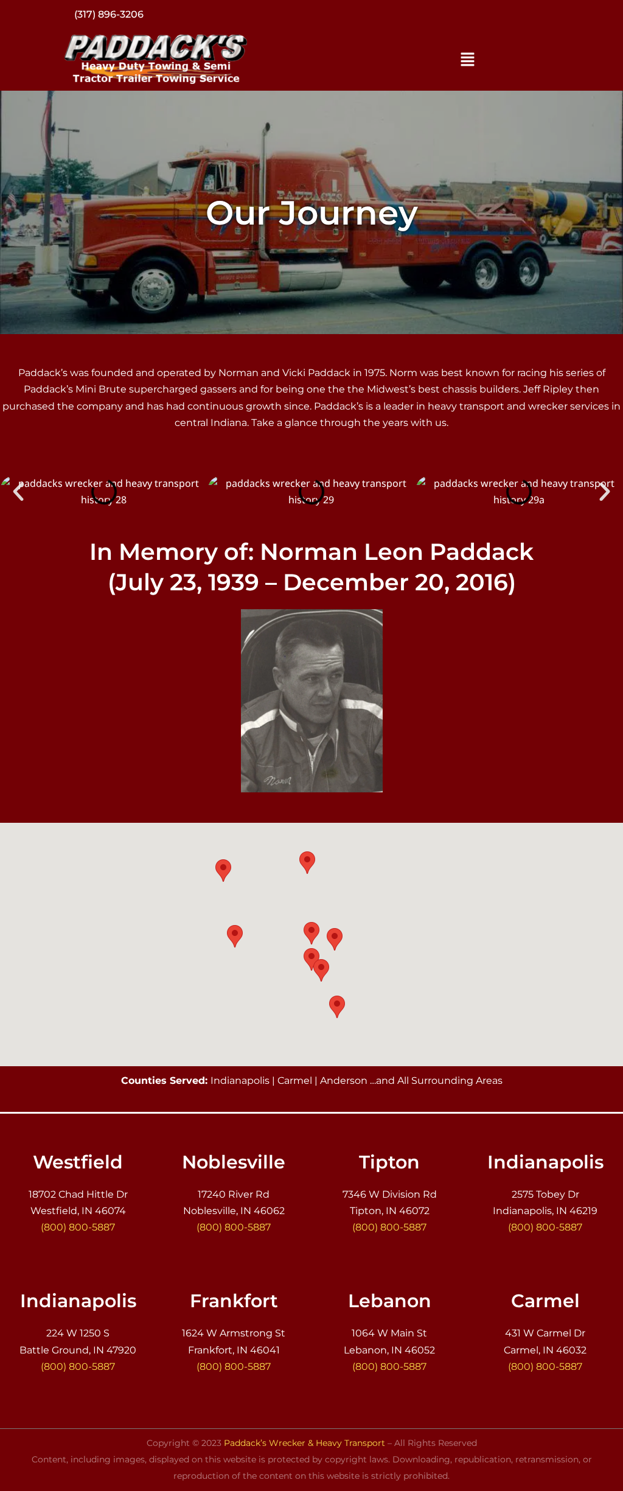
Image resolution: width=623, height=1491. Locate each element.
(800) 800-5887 (78, 1227)
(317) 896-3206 (109, 14)
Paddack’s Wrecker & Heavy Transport (304, 1442)
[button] (467, 59)
